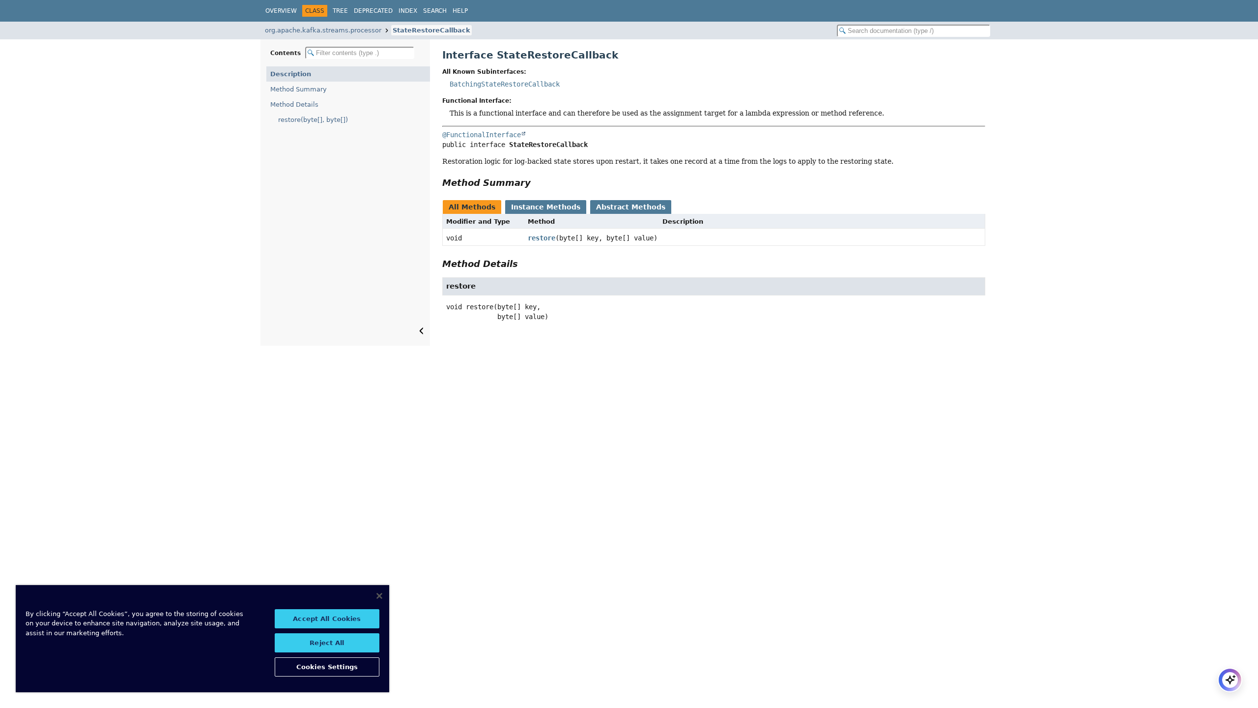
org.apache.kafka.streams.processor (323, 30)
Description (290, 74)
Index (408, 10)
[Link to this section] (538, 182)
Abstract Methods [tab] (630, 207)
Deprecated (373, 10)
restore (541, 238)
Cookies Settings (327, 667)
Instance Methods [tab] (545, 207)
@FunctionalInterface (481, 135)
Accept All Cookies (327, 618)
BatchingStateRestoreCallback (505, 84)
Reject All (327, 643)
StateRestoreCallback (431, 30)
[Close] (379, 596)
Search (435, 10)
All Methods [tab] (472, 207)
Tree (340, 10)
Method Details (294, 104)
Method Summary (298, 89)
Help (460, 10)
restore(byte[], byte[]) (313, 119)
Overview (281, 10)
